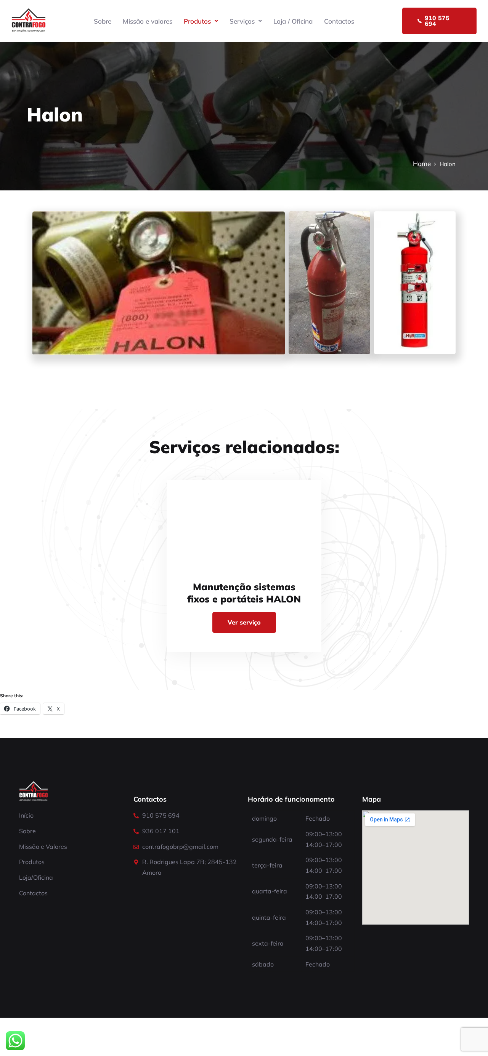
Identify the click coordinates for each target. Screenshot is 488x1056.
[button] (201, 21)
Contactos (339, 21)
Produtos (197, 21)
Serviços (242, 21)
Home (422, 164)
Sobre (102, 21)
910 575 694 (437, 20)
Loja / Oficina (293, 21)
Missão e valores (147, 21)
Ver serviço (244, 622)
